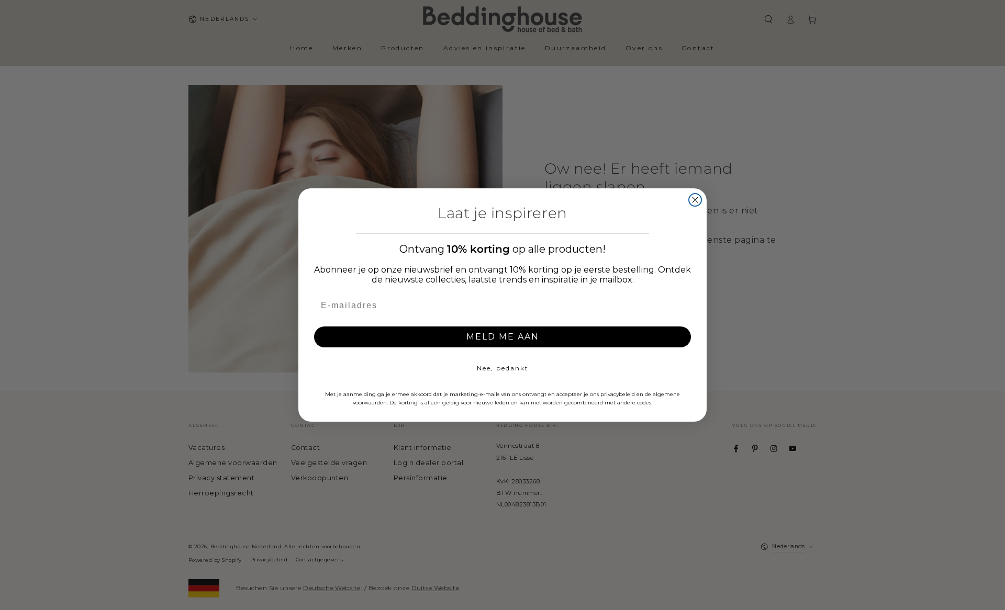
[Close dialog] (695, 200)
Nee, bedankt (503, 368)
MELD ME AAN (502, 337)
